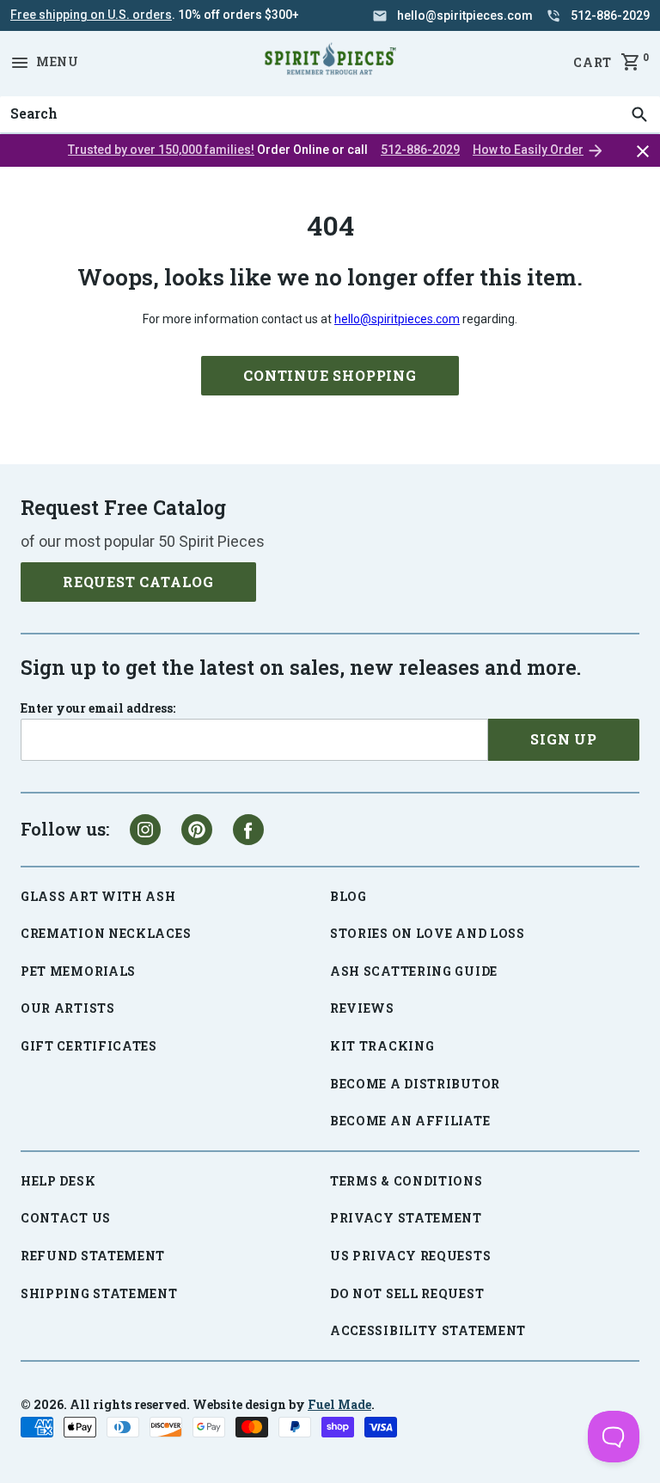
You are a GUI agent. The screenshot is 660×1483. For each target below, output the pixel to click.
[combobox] (330, 114)
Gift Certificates (89, 1046)
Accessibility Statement (428, 1330)
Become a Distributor (415, 1083)
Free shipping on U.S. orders (91, 14)
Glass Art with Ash (98, 896)
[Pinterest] (197, 829)
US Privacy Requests (410, 1255)
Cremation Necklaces (106, 933)
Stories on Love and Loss (427, 933)
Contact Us (66, 1218)
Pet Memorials (78, 971)
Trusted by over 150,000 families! (161, 149)
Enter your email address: (98, 708)
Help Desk (58, 1181)
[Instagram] (145, 829)
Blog (348, 896)
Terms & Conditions (406, 1181)
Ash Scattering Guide (414, 971)
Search (29, 96)
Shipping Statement (99, 1293)
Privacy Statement (406, 1218)
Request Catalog (138, 582)
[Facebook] (248, 829)
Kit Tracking (382, 1046)
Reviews (362, 1008)
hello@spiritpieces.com (397, 319)
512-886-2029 (420, 149)
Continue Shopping (330, 375)
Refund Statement (93, 1255)
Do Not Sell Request (407, 1293)
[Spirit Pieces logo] (330, 61)
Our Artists (68, 1008)
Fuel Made (339, 1404)
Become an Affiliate (410, 1120)
